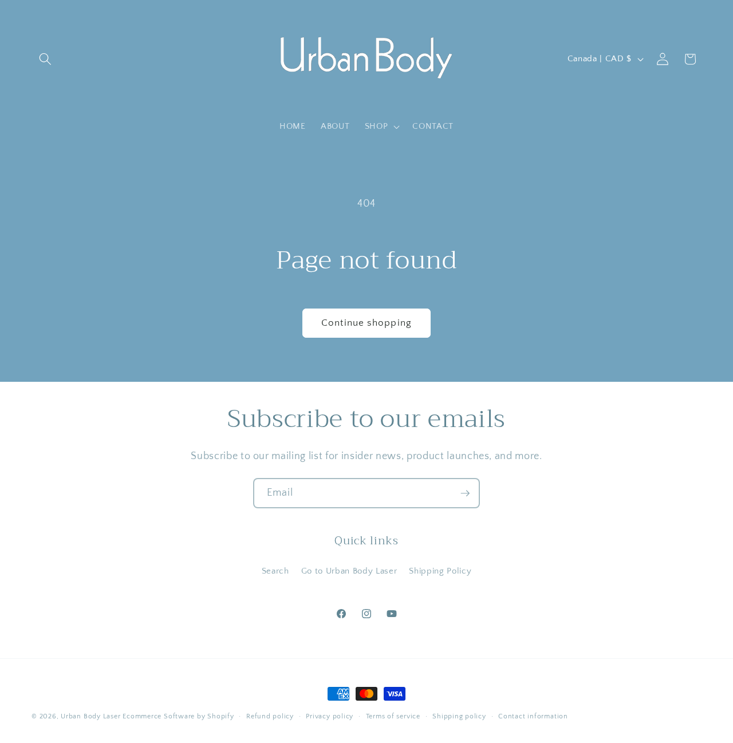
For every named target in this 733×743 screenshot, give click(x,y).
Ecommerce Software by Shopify (178, 716)
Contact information (533, 716)
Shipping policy (459, 716)
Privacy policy (329, 716)
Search (275, 571)
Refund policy (270, 716)
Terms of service (393, 716)
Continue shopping (366, 323)
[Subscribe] (465, 493)
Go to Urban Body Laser (349, 571)
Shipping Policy (440, 571)
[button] (45, 59)
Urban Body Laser (90, 716)
